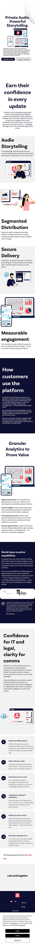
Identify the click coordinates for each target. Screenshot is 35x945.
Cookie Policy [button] (14, 923)
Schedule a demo (8, 59)
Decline (17, 935)
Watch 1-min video (23, 59)
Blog (23, 907)
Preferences (17, 940)
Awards (15, 911)
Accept (17, 931)
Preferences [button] (22, 925)
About (24, 903)
